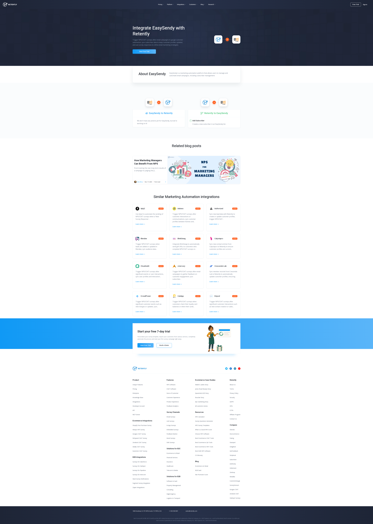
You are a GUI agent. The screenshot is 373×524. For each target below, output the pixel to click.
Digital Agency (171, 494)
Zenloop (232, 472)
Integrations (180, 4)
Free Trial (355, 4)
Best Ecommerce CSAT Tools (204, 438)
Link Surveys (170, 421)
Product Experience (173, 402)
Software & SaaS (172, 481)
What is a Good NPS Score (203, 430)
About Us (233, 385)
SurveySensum (234, 485)
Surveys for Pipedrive (139, 470)
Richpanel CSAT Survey (140, 438)
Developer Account (139, 406)
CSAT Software (171, 389)
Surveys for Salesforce (140, 462)
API (134, 410)
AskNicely (233, 464)
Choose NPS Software (202, 434)
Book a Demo (164, 345)
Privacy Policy (234, 393)
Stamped (232, 442)
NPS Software (171, 385)
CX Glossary (199, 455)
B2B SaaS (198, 470)
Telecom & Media (172, 470)
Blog (202, 4)
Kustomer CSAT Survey (140, 451)
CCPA (231, 410)
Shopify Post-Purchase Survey (142, 425)
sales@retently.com (191, 511)
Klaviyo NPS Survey (139, 430)
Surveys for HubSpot (139, 466)
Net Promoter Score (201, 475)
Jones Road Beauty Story (203, 389)
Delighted (233, 447)
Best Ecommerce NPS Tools (204, 447)
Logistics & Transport (173, 498)
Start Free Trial (144, 51)
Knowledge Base (138, 397)
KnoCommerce (234, 434)
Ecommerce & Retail (173, 453)
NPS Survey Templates (202, 425)
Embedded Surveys (173, 430)
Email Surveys (171, 417)
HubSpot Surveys (235, 498)
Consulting (170, 490)
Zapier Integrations (139, 487)
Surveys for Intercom (139, 475)
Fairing (232, 438)
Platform (169, 4)
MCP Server (136, 414)
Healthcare (170, 466)
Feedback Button (172, 434)
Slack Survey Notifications (141, 479)
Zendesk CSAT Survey (139, 442)
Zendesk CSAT (234, 494)
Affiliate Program (235, 414)
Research (211, 4)
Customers (192, 4)
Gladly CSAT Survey (139, 447)
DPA (231, 406)
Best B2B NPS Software (202, 451)
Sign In (365, 4)
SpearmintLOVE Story (202, 393)
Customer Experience (173, 397)
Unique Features (138, 385)
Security (232, 397)
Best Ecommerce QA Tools (203, 442)
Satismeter (233, 459)
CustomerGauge (235, 481)
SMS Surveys (171, 442)
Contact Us (233, 419)
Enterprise (136, 393)
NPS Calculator (200, 417)
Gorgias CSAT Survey (139, 434)
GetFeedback (234, 451)
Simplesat (233, 455)
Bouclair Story (199, 397)
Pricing (160, 4)
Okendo (232, 430)
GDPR (232, 402)
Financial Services (172, 457)
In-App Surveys (171, 425)
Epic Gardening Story (201, 402)
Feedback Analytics (173, 406)
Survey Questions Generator (204, 421)
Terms (232, 389)
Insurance (170, 462)
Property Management (174, 485)
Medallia (232, 477)
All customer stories (201, 406)
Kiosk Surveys (171, 438)
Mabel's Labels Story (201, 385)
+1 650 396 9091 (173, 511)
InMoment (233, 468)
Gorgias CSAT (234, 489)
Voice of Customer (172, 393)
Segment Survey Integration (141, 483)
